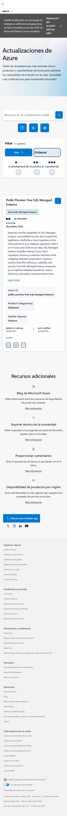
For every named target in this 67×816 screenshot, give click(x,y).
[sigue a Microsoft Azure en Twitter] (8, 526)
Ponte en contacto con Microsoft (17, 796)
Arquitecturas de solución (14, 643)
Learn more (13, 279)
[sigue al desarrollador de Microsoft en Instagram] (14, 526)
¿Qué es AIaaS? (10, 756)
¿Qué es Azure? (10, 549)
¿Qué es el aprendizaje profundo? (17, 751)
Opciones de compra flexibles (16, 609)
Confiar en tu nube (11, 569)
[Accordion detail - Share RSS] (15, 345)
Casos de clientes (10, 579)
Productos (8, 594)
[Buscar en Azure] (3, 4)
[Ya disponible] (51, 172)
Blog (5, 696)
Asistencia (8, 648)
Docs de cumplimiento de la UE (16, 806)
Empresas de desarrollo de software (18, 667)
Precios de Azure (10, 599)
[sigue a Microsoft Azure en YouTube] (27, 526)
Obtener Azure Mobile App (24, 518)
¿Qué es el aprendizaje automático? (18, 746)
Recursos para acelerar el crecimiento (19, 638)
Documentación (10, 691)
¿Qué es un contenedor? (14, 765)
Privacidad (36, 796)
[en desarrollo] (18, 172)
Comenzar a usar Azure (13, 554)
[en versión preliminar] (37, 172)
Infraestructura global (13, 559)
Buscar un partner (11, 677)
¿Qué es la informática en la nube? (18, 736)
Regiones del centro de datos (15, 564)
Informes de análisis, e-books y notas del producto (24, 716)
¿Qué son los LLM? (11, 760)
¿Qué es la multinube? (13, 741)
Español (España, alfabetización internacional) (26, 779)
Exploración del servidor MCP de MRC (52, 26)
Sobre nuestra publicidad (31, 801)
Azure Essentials (10, 574)
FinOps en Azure (10, 614)
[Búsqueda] (59, 115)
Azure (6, 11)
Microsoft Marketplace (13, 672)
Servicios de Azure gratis (14, 604)
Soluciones (8, 633)
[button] (22, 127)
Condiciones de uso (51, 796)
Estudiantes (8, 706)
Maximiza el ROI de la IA (13, 618)
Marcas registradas (11, 801)
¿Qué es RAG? (9, 770)
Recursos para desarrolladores (16, 701)
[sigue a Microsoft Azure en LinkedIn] (20, 526)
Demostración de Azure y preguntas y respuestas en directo (28, 653)
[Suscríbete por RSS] (33, 127)
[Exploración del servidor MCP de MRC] (44, 127)
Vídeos (6, 721)
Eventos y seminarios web (14, 711)
